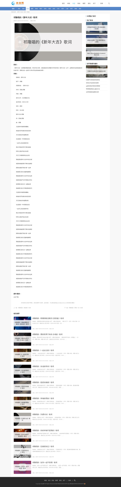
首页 (63, 3)
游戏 (45, 8)
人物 (67, 8)
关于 (94, 3)
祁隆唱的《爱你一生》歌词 (76, 307)
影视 (36, 8)
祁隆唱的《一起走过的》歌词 (43, 350)
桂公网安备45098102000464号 (76, 483)
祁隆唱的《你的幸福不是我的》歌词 (46, 430)
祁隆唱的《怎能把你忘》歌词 (43, 446)
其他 (28, 12)
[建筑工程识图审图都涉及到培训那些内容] (96, 59)
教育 (84, 3)
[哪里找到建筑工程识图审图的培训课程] (96, 46)
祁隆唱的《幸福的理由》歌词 (43, 398)
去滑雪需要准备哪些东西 (92, 92)
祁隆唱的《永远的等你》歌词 (43, 366)
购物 (76, 8)
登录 (101, 3)
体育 (71, 8)
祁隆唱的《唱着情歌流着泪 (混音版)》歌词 (48, 318)
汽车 (58, 8)
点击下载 (16, 297)
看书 (62, 8)
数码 (41, 8)
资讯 (89, 3)
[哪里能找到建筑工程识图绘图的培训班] (96, 33)
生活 (74, 3)
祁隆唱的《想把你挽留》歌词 (43, 382)
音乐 (28, 8)
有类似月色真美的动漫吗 (92, 83)
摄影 (32, 8)
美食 (19, 8)
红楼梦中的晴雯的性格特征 (93, 79)
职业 (79, 3)
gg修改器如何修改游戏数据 (93, 86)
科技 (68, 3)
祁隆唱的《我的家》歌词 (24, 307)
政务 (54, 8)
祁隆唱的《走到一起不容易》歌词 (45, 462)
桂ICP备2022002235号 (61, 483)
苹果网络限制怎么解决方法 (93, 89)
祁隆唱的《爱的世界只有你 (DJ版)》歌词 (47, 334)
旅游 (23, 8)
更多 (80, 8)
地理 (49, 8)
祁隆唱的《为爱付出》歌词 (42, 414)
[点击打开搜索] (74, 480)
